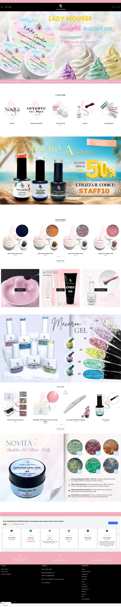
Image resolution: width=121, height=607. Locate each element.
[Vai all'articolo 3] (62, 77)
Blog (83, 596)
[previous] (2, 240)
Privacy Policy (4, 571)
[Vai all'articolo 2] (60, 77)
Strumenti (84, 594)
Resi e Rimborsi (5, 569)
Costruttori (84, 579)
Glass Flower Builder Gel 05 (45, 253)
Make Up (84, 591)
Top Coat (84, 584)
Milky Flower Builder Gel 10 (105, 253)
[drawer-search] (113, 7)
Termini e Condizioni (6, 574)
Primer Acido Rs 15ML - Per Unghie (105, 420)
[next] (118, 240)
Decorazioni (84, 586)
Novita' (83, 569)
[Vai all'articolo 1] (58, 77)
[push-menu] (2, 7)
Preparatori (84, 576)
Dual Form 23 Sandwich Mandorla (15, 420)
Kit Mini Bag (84, 574)
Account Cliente (85, 599)
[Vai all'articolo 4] (62, 256)
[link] (60, 45)
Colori (83, 581)
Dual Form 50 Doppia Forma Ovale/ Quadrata (75, 420)
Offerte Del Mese (86, 571)
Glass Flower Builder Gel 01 (75, 253)
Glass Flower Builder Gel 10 (15, 253)
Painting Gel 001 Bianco (45, 420)
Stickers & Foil (85, 589)
